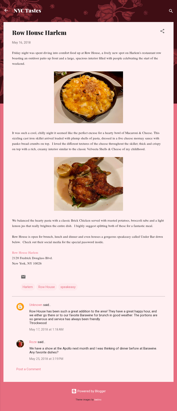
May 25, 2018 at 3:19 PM (46, 359)
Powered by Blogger (91, 391)
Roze (33, 342)
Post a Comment (28, 369)
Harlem (28, 287)
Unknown (35, 305)
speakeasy (68, 287)
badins (97, 399)
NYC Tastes (27, 10)
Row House (46, 287)
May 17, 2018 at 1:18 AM (46, 329)
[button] (162, 31)
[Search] (171, 11)
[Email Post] (23, 278)
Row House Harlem (25, 252)
